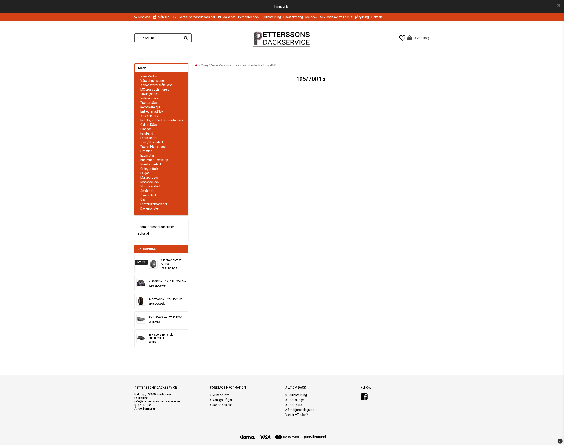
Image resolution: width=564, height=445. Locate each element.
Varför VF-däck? (296, 415)
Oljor (143, 199)
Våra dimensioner (152, 80)
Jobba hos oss (222, 405)
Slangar (145, 129)
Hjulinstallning (297, 395)
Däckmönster (149, 208)
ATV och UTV (149, 116)
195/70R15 (270, 65)
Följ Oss (366, 387)
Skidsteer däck (150, 186)
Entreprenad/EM (151, 111)
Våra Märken (149, 76)
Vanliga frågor (222, 400)
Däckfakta (295, 405)
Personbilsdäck (248, 17)
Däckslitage (296, 400)
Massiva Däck (149, 182)
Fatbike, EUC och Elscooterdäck (162, 120)
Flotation (146, 151)
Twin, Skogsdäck (152, 142)
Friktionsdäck (251, 65)
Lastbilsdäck (149, 138)
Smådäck (147, 191)
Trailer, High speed (153, 146)
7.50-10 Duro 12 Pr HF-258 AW (167, 281)
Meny (204, 65)
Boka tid (377, 17)
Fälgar (144, 173)
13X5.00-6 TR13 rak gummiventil (160, 336)
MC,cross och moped (154, 89)
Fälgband (146, 133)
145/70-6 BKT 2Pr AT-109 (171, 262)
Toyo (235, 65)
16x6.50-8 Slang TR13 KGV (165, 317)
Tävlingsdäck (149, 94)
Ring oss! (144, 17)
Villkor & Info (221, 395)
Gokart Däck (148, 124)
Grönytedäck (149, 169)
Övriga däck (148, 195)
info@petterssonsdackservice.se (157, 401)
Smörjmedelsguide (301, 410)
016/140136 (143, 405)
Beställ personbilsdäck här (197, 17)
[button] (402, 38)
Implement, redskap (154, 160)
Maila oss (229, 17)
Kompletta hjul (150, 107)
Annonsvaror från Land (156, 85)
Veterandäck (149, 98)
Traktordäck (148, 102)
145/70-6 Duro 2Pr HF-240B (165, 299)
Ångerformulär (144, 408)
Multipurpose (149, 177)
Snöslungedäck (151, 164)
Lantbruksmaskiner (153, 204)
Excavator (147, 155)
